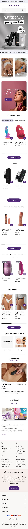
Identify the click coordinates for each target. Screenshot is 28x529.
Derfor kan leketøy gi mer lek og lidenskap (13, 385)
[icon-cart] (25, 5)
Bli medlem (14, 488)
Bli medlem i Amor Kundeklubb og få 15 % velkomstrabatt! (14, 1)
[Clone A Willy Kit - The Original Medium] (7, 219)
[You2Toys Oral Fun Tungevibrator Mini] (21, 132)
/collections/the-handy (6, 14)
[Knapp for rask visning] (11, 305)
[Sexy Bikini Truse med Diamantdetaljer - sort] (21, 302)
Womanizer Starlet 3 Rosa (20, 278)
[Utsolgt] (11, 274)
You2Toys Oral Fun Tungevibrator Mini (20, 143)
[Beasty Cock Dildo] (7, 132)
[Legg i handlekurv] (11, 138)
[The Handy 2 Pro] (7, 176)
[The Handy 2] (21, 176)
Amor (16, 518)
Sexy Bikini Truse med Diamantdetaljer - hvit (7, 314)
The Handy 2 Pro (6, 186)
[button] (18, 148)
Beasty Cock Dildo (7, 142)
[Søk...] (23, 10)
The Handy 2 (18, 186)
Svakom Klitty (6, 278)
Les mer (3, 434)
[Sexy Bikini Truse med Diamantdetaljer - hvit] (7, 302)
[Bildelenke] (7, 67)
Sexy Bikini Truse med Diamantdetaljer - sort (20, 314)
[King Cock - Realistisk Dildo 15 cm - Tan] (21, 219)
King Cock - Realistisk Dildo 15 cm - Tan (20, 230)
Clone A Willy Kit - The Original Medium (7, 230)
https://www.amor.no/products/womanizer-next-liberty (12, 82)
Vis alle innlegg (13, 360)
